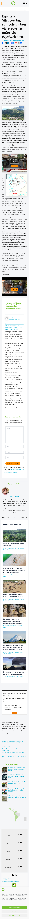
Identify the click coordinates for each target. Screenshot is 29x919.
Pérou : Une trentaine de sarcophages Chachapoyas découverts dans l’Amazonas (12, 621)
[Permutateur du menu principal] (3, 3)
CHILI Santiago (14, 858)
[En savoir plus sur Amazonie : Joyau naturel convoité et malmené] (14, 535)
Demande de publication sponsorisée (10, 881)
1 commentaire (6, 574)
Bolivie (16, 599)
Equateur (17, 652)
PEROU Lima (14, 842)
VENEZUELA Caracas (14, 850)
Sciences (22, 548)
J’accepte (14, 166)
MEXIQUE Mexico (14, 834)
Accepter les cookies (14, 907)
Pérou (12, 625)
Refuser (14, 911)
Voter (14, 712)
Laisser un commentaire (8, 548)
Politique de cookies (14, 163)
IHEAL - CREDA (19, 733)
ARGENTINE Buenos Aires (14, 866)
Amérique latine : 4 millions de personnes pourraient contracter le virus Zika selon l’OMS (14, 570)
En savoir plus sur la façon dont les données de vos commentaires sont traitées (14, 471)
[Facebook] (24, 3)
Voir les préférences (14, 915)
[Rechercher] (25, 8)
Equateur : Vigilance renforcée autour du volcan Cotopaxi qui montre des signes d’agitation (13, 648)
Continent (17, 548)
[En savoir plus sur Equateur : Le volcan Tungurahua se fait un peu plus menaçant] (14, 663)
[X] (27, 3)
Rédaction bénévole (6, 878)
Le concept (4, 879)
